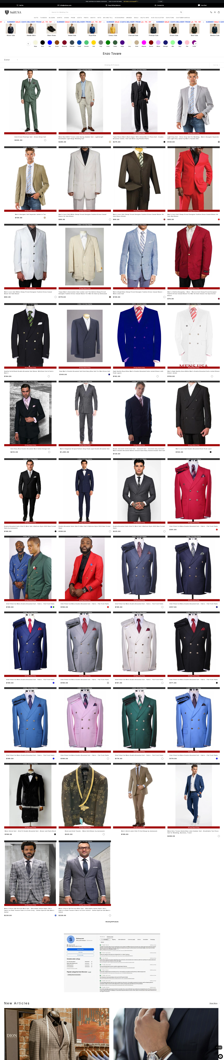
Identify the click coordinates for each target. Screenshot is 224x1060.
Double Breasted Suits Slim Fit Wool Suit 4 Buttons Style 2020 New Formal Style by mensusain (30, 527)
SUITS (36, 17)
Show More (213, 1003)
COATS (79, 17)
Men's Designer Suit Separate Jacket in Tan (30, 214)
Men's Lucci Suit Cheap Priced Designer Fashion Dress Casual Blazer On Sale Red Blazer (192, 215)
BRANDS (129, 17)
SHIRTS (59, 17)
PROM (73, 17)
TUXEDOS (43, 17)
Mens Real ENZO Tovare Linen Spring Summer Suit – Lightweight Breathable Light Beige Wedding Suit (81, 137)
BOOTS (93, 17)
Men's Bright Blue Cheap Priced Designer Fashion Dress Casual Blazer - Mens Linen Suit (138, 292)
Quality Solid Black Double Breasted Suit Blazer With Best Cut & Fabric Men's (29, 372)
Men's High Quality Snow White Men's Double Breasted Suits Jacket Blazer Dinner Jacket (193, 372)
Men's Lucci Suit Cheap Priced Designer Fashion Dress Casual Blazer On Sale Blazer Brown (138, 215)
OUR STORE (170, 17)
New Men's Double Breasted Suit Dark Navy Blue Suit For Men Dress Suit (84, 371)
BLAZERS (52, 17)
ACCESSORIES (119, 17)
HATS (99, 17)
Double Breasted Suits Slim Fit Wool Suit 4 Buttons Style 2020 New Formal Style (85, 527)
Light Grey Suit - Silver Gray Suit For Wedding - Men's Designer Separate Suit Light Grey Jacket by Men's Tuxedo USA (193, 137)
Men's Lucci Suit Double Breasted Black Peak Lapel (194, 448)
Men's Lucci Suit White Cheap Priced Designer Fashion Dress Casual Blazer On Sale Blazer (82, 215)
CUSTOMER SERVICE (183, 17)
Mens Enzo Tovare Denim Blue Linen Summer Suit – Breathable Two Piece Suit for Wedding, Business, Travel (193, 831)
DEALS (136, 17)
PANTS (86, 17)
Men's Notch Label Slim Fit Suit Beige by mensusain (139, 831)
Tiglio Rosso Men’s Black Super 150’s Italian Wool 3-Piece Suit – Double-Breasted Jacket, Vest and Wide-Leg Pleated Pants (138, 137)
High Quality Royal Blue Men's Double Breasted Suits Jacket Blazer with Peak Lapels (138, 372)
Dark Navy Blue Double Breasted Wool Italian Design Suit (30, 448)
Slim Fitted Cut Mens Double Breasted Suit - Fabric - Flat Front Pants (193, 526)
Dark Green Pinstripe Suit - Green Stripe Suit (30, 136)
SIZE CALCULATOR (157, 17)
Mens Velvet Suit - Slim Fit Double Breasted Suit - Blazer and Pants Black (30, 831)
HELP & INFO (145, 17)
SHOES (66, 17)
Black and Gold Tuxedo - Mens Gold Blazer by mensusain (85, 831)
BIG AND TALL (108, 17)
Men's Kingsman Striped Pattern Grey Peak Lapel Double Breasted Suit (85, 448)
